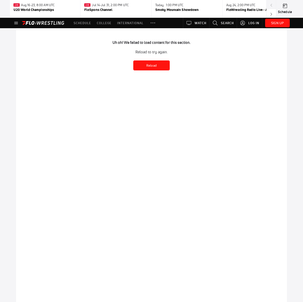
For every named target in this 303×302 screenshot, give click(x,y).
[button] (153, 23)
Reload (151, 65)
